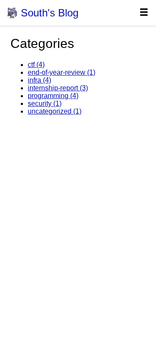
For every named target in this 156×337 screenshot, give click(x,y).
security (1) (45, 103)
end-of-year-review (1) (61, 72)
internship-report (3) (58, 88)
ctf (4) (36, 64)
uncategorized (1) (54, 111)
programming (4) (53, 95)
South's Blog (49, 13)
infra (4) (39, 80)
